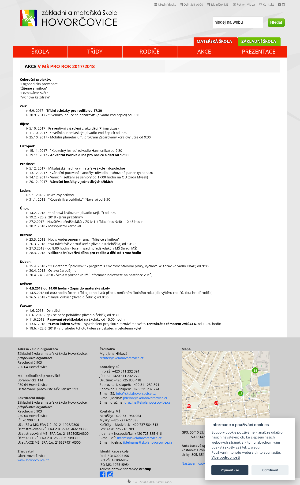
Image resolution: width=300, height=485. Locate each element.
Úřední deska (166, 4)
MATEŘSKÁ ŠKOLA (214, 41)
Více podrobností (225, 458)
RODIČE (149, 51)
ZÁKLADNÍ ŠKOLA (258, 41)
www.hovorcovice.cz (33, 460)
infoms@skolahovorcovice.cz (139, 438)
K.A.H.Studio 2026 (143, 482)
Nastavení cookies (196, 463)
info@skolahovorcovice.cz (136, 393)
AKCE (204, 51)
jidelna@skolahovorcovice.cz (145, 398)
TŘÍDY (94, 51)
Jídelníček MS (219, 4)
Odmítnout (270, 470)
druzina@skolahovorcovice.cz (147, 402)
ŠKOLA (40, 51)
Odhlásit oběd (193, 4)
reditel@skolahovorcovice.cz (122, 358)
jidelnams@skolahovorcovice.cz (147, 442)
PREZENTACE (258, 51)
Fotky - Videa (245, 4)
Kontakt (268, 4)
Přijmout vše (230, 470)
